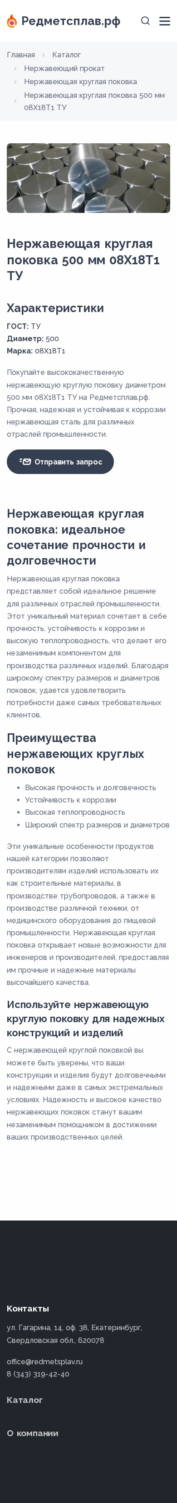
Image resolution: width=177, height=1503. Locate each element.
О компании (33, 1433)
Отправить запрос (67, 462)
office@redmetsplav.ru (45, 1361)
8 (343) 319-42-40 (38, 1374)
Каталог (25, 1400)
